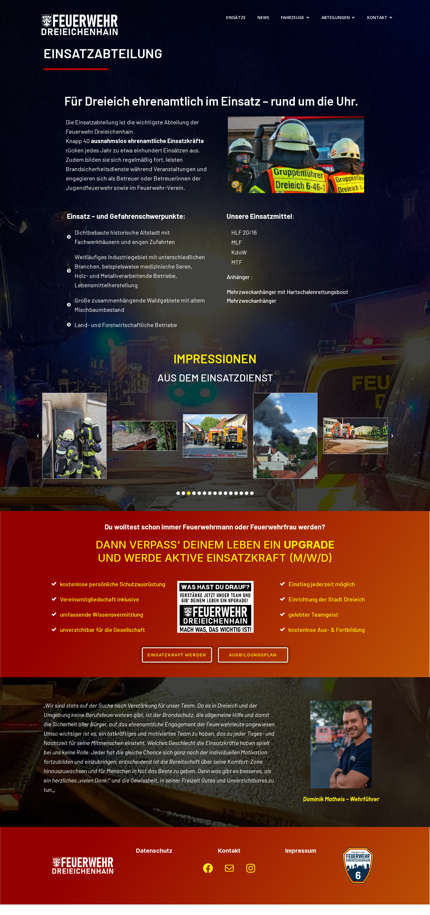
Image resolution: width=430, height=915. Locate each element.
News (263, 17)
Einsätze (236, 17)
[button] (178, 493)
